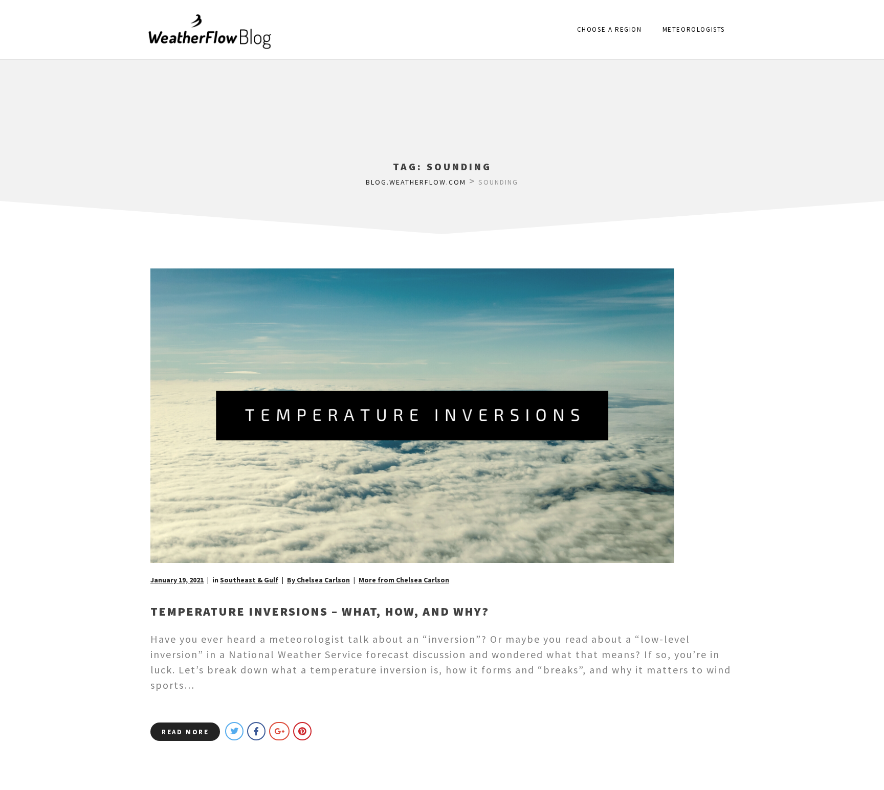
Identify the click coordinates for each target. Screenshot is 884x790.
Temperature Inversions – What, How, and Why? (319, 611)
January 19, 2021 (177, 579)
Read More (185, 732)
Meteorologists (693, 29)
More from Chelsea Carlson (404, 579)
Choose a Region (609, 29)
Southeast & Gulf (249, 579)
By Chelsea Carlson (318, 579)
